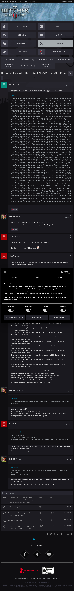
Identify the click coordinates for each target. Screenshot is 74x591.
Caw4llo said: (14, 398)
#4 (68, 256)
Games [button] (12, 2)
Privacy (39, 578)
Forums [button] (4, 2)
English (38, 539)
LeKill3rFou (14, 216)
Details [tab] (37, 277)
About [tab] (60, 277)
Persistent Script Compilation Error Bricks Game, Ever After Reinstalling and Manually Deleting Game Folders (22, 500)
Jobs (20, 1)
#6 (68, 424)
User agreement (31, 578)
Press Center (56, 578)
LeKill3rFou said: (15, 432)
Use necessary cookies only (14, 317)
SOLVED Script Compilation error (19, 507)
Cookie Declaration (47, 578)
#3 (68, 236)
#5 (68, 390)
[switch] (28, 310)
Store (26, 1)
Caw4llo (12, 256)
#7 (68, 459)
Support (33, 1)
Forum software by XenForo (37, 589)
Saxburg (12, 236)
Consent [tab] (14, 277)
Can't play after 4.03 (15, 520)
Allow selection (37, 317)
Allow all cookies (59, 317)
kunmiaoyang (15, 85)
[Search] (70, 73)
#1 (68, 84)
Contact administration (20, 578)
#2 (68, 216)
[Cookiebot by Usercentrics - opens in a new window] (62, 272)
